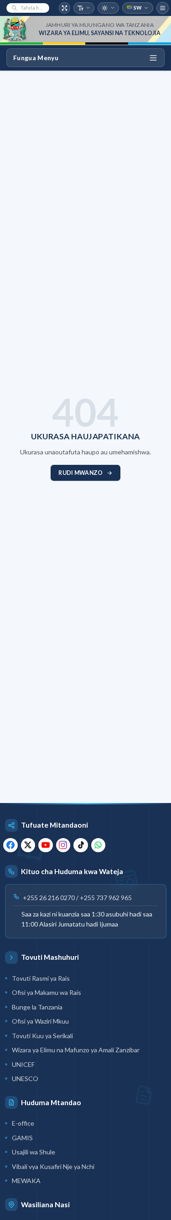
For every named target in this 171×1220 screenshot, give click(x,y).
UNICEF (23, 1064)
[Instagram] (63, 845)
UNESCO (25, 1078)
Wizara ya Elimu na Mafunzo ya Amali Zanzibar (76, 1050)
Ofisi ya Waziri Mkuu (40, 1021)
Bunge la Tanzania (37, 1007)
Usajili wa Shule (33, 1152)
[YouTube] (45, 845)
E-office (23, 1123)
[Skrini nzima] (64, 8)
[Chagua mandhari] (108, 8)
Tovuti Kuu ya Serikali (42, 1036)
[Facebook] (10, 845)
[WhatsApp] (98, 845)
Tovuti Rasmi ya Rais (41, 978)
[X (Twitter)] (28, 845)
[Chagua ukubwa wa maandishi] (84, 8)
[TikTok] (80, 845)
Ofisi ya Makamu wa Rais (46, 992)
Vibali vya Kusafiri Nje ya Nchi (53, 1166)
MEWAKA (26, 1180)
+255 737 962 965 (106, 897)
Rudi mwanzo (80, 472)
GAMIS (22, 1138)
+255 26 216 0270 (49, 897)
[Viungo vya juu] (162, 8)
